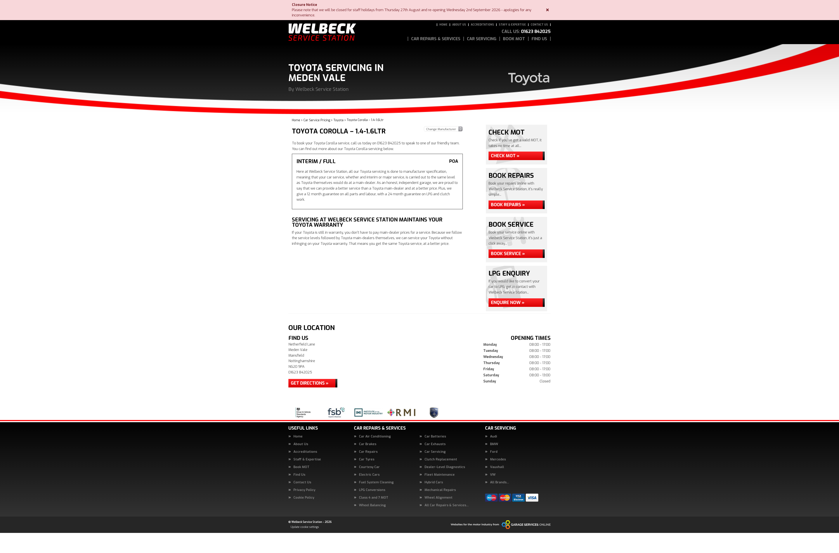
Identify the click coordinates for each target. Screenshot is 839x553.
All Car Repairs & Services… (447, 505)
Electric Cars (369, 474)
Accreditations (482, 24)
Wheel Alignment (438, 497)
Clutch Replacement (441, 459)
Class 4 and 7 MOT (373, 497)
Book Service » (508, 254)
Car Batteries (435, 436)
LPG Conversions (372, 490)
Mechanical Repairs (440, 490)
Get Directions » (309, 383)
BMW (494, 444)
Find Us (539, 39)
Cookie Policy (303, 497)
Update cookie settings (305, 527)
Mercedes (498, 459)
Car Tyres (366, 459)
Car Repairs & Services (435, 39)
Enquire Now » (507, 303)
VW (493, 474)
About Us (459, 24)
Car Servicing (481, 39)
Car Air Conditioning (375, 436)
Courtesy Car (369, 467)
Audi (493, 436)
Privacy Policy (304, 490)
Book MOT (514, 39)
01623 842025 (526, 31)
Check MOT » (505, 156)
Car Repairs (368, 451)
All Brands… (499, 482)
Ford (494, 451)
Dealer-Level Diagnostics (445, 467)
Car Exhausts (435, 444)
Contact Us (539, 24)
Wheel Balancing (372, 505)
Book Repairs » (508, 205)
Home (443, 24)
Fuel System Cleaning (376, 482)
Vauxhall (497, 467)
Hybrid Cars (434, 482)
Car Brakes (367, 444)
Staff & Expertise (512, 24)
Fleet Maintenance (440, 474)
